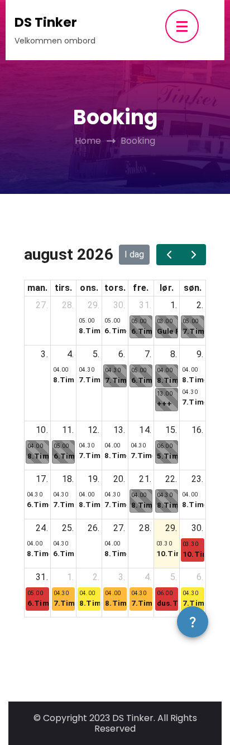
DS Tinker (46, 22)
